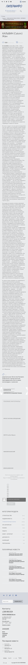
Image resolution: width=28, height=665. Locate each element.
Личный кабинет (11, 10)
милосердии (6, 382)
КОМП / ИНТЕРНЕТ (7, 534)
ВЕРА (3, 631)
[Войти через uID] (8, 485)
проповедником (7, 380)
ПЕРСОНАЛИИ (6, 543)
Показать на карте (6, 624)
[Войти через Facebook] (8, 489)
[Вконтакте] (3, 595)
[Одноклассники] (12, 595)
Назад (3, 16)
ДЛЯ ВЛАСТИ (5, 537)
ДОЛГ (3, 636)
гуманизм (14, 382)
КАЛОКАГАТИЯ (7, 390)
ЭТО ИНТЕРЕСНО (6, 524)
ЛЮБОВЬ (4, 635)
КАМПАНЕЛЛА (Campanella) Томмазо (12, 393)
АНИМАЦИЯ (5, 540)
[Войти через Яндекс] (8, 491)
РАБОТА (4, 531)
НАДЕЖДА (5, 633)
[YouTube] (16, 595)
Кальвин (21, 377)
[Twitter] (9, 595)
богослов (15, 377)
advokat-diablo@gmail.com (8, 614)
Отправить (11, 503)
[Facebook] (6, 595)
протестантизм (15, 378)
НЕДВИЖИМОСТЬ (7, 518)
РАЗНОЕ (4, 528)
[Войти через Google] (8, 494)
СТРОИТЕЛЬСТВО (7, 515)
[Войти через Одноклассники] (8, 496)
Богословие (17, 380)
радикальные (6, 377)
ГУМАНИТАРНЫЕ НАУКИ (9, 521)
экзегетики (6, 378)
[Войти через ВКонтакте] (8, 487)
